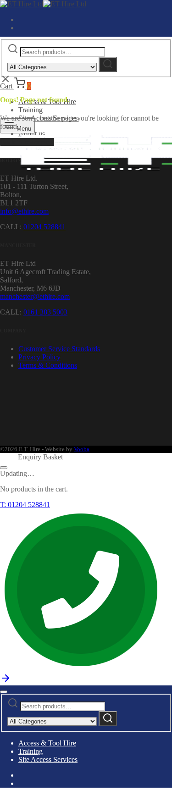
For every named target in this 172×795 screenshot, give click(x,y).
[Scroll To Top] (5, 681)
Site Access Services (48, 759)
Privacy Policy (39, 357)
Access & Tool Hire (47, 743)
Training (30, 110)
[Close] (3, 467)
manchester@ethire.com (35, 296)
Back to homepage (27, 142)
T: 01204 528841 (25, 504)
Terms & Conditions (47, 365)
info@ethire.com (24, 211)
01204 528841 (44, 227)
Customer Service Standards (59, 349)
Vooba (81, 449)
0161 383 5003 (45, 312)
